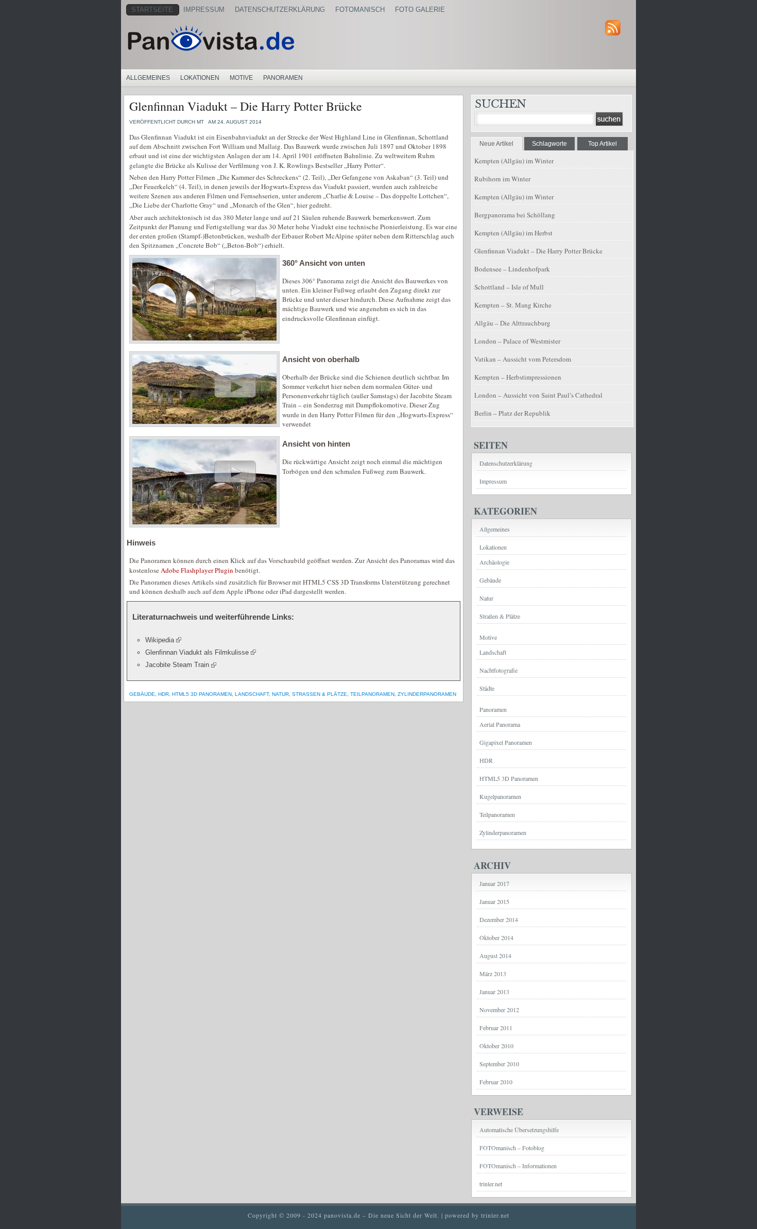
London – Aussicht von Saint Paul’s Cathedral (538, 395)
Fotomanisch (360, 9)
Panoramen (283, 77)
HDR (163, 694)
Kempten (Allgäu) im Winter (514, 160)
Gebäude (142, 694)
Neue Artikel (496, 143)
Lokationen (199, 77)
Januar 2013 (494, 991)
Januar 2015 (494, 901)
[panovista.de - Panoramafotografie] (252, 38)
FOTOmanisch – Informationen (518, 1166)
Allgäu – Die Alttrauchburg (512, 323)
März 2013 (492, 973)
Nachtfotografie (498, 670)
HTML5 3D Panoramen (202, 694)
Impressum (204, 9)
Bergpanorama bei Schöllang (514, 214)
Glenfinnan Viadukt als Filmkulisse (197, 652)
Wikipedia (159, 640)
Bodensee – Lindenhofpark (512, 269)
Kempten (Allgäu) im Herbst (513, 232)
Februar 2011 (495, 1027)
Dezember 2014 (498, 919)
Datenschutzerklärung (280, 9)
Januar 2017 (494, 883)
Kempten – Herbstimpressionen (517, 377)
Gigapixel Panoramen (505, 742)
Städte (486, 688)
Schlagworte (549, 143)
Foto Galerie (420, 9)
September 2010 (499, 1064)
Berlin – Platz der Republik (512, 413)
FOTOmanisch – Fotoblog (511, 1147)
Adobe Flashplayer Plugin (197, 570)
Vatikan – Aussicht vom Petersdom (522, 359)
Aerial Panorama (499, 724)
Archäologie (494, 562)
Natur (280, 694)
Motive (241, 77)
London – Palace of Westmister (517, 341)
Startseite (152, 9)
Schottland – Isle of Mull (509, 287)
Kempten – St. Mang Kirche (513, 305)
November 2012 (499, 1009)
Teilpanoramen (372, 694)
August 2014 (495, 955)
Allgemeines (148, 77)
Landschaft (252, 694)
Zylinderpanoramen (427, 694)
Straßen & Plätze (319, 694)
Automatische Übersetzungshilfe (519, 1129)
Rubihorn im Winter (502, 178)
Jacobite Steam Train (177, 665)
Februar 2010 (495, 1082)
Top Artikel (602, 143)
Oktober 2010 (496, 1046)
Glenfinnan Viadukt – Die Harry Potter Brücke (245, 106)
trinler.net (490, 1184)
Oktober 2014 (496, 937)
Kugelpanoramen (500, 796)
